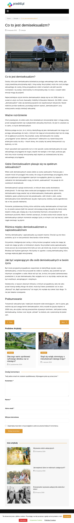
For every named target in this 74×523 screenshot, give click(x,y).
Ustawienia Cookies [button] (36, 520)
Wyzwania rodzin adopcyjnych (43, 448)
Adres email (9, 408)
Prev (10, 322)
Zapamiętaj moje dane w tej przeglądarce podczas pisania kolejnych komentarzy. (33, 426)
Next (63, 322)
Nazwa (8, 399)
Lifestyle (23, 30)
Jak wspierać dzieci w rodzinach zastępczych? (49, 467)
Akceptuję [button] (67, 516)
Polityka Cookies (50, 520)
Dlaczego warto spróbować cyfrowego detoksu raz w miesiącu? (18, 358)
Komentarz (9, 381)
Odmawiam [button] (23, 520)
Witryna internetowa (12, 417)
